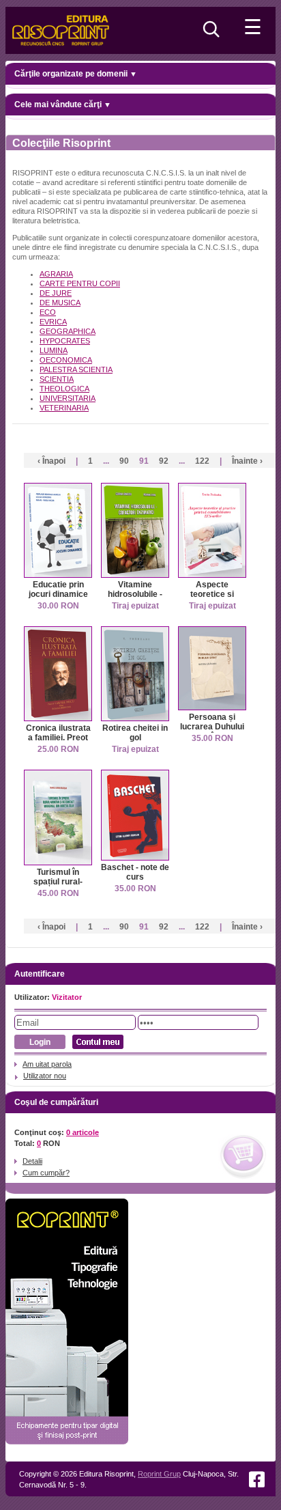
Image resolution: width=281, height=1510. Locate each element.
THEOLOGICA (64, 389)
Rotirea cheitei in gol (135, 732)
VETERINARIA (64, 408)
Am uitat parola (47, 1064)
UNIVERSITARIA (67, 398)
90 (124, 461)
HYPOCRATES (65, 341)
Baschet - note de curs (135, 872)
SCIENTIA (57, 379)
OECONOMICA (66, 360)
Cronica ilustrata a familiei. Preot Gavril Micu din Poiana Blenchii (58, 742)
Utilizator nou (44, 1076)
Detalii (32, 1161)
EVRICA (53, 322)
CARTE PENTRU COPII (80, 283)
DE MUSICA (60, 302)
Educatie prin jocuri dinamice (58, 589)
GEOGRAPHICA (67, 331)
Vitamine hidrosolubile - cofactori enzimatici (135, 599)
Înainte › (247, 461)
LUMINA (54, 350)
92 (163, 461)
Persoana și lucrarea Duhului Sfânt (212, 726)
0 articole (82, 1132)
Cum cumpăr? (46, 1173)
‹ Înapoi (51, 461)
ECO (48, 312)
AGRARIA (56, 274)
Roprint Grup (159, 1474)
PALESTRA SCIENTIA (76, 369)
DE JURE (56, 293)
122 (202, 461)
